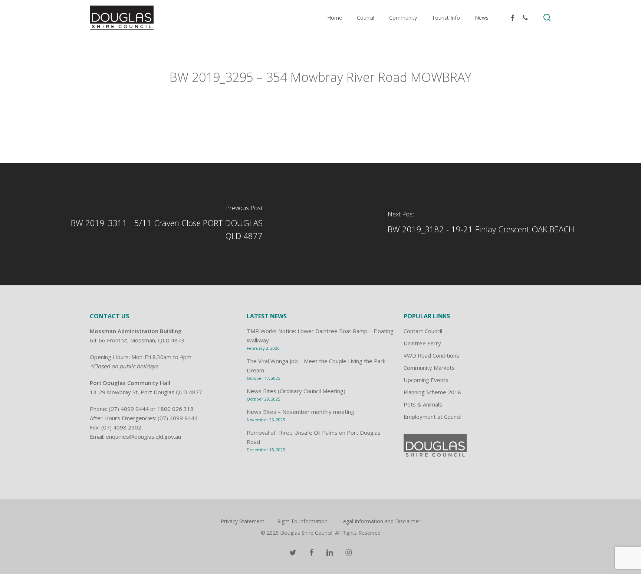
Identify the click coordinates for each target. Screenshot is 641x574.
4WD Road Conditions (431, 355)
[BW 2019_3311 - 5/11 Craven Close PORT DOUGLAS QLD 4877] (160, 224)
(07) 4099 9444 (129, 408)
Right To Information (302, 521)
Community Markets (429, 367)
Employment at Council (432, 416)
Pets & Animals (423, 404)
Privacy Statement (242, 521)
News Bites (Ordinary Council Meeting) (296, 391)
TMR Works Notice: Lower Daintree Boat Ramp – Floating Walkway (320, 335)
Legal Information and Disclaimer (380, 521)
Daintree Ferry (422, 343)
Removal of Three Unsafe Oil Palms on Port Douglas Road (314, 437)
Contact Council (423, 331)
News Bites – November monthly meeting (300, 411)
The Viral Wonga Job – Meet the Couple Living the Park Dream (316, 365)
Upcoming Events (426, 380)
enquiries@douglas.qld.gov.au (143, 436)
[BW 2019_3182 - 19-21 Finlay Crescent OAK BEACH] (480, 224)
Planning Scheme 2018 (432, 392)
